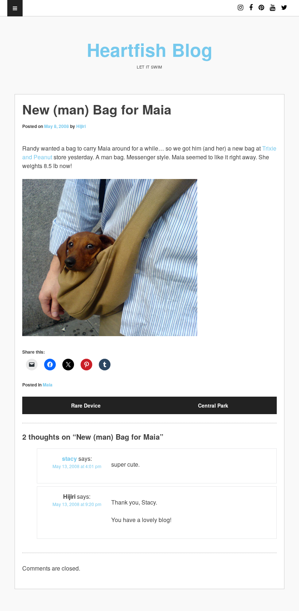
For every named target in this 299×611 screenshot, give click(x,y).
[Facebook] (251, 4)
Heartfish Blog (150, 49)
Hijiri (81, 126)
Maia (48, 384)
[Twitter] (284, 4)
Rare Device (86, 405)
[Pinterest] (261, 4)
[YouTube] (272, 4)
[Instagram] (240, 4)
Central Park (213, 405)
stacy (69, 458)
